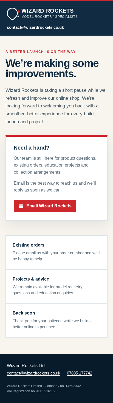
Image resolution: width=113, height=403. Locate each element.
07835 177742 (79, 373)
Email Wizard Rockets (49, 206)
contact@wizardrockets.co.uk (35, 27)
